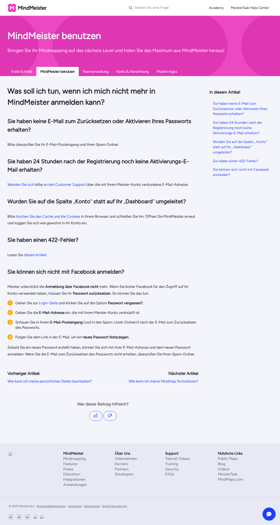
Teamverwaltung (95, 71)
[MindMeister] (22, 454)
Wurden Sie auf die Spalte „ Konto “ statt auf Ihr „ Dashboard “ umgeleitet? (240, 147)
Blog (221, 464)
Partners (122, 469)
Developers (124, 474)
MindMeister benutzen (57, 71)
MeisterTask (227, 474)
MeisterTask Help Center (250, 8)
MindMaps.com (230, 479)
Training (171, 464)
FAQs (169, 474)
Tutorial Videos (177, 458)
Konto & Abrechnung (132, 71)
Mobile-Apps (167, 71)
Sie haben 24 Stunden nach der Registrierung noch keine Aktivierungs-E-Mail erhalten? (237, 127)
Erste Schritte (21, 71)
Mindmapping (74, 458)
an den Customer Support (65, 184)
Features (70, 464)
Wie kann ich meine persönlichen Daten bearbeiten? (49, 381)
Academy (216, 8)
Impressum (75, 506)
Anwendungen (75, 484)
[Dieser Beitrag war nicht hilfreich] (110, 416)
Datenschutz (92, 506)
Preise (68, 469)
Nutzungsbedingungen (51, 506)
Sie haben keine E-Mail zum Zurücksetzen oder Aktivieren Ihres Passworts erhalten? (240, 108)
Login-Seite (48, 303)
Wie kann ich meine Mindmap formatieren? (163, 381)
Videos (223, 469)
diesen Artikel (35, 255)
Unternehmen (126, 458)
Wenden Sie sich (20, 184)
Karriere (121, 464)
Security (172, 469)
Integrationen (74, 479)
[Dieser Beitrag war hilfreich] (96, 416)
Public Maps (228, 458)
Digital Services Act (114, 506)
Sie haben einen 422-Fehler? (235, 161)
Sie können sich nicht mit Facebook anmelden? (241, 172)
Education (71, 474)
